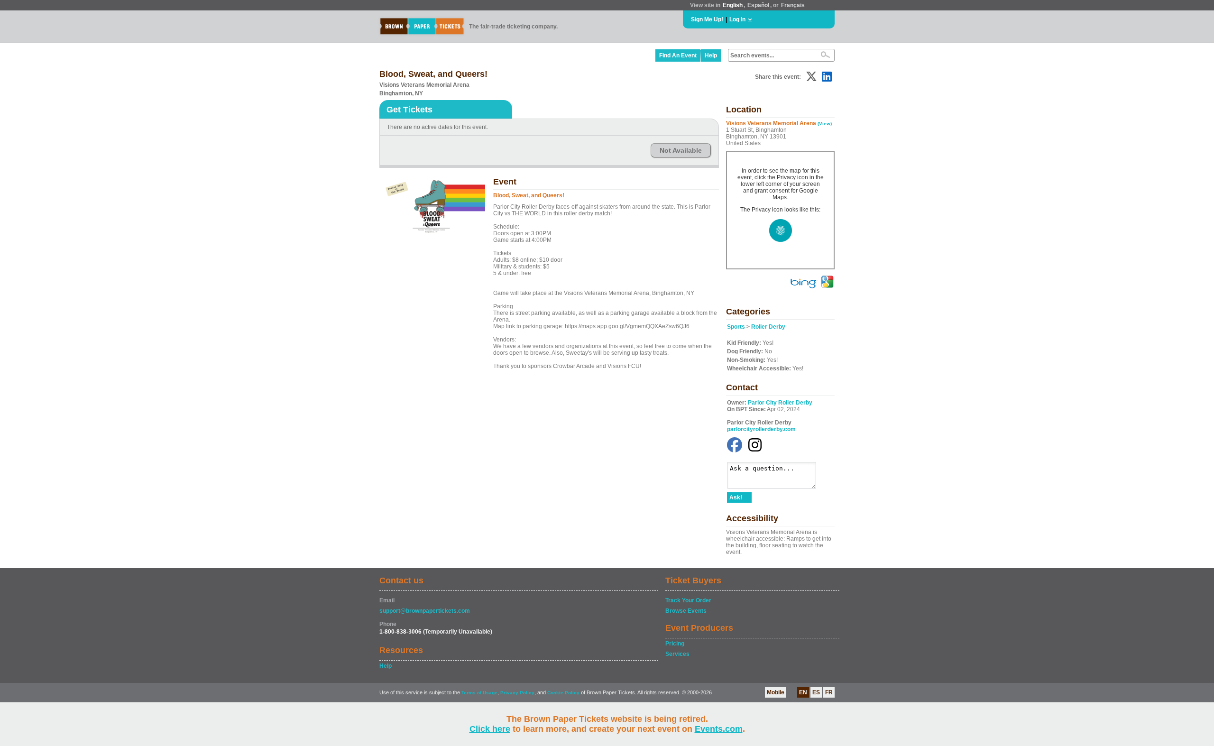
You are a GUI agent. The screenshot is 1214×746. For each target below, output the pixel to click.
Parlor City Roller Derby (780, 402)
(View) (825, 123)
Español (758, 5)
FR (829, 692)
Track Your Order (688, 600)
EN (803, 692)
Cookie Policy (563, 692)
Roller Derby (768, 326)
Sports (736, 326)
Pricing (674, 643)
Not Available (681, 150)
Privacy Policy (517, 692)
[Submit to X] (811, 76)
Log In (737, 19)
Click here (489, 729)
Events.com (719, 729)
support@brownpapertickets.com (424, 611)
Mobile (775, 692)
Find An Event (678, 55)
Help (711, 55)
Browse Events (686, 611)
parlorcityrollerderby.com (761, 429)
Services (677, 654)
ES (816, 692)
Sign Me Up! (707, 19)
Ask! (735, 497)
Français (793, 5)
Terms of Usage (479, 692)
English (733, 5)
